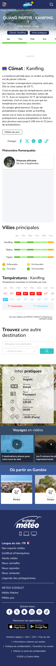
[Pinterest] (39, 612)
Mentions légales (14, 637)
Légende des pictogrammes (19, 578)
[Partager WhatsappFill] (40, 141)
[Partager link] (46, 141)
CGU (27, 637)
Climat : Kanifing (17, 32)
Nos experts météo (13, 548)
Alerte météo (10, 558)
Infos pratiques (39, 32)
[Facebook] (9, 612)
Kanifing (8, 242)
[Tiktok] (47, 612)
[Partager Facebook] (21, 141)
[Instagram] (32, 612)
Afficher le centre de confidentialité (29, 651)
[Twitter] (17, 612)
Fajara (9, 257)
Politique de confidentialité (17, 646)
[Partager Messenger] (34, 141)
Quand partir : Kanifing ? (23, 10)
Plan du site (44, 637)
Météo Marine (10, 592)
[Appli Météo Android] (39, 627)
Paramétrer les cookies (43, 646)
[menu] (4, 4)
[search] (51, 4)
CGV (34, 637)
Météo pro (8, 598)
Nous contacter (11, 573)
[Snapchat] (24, 612)
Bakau (9, 249)
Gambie (10, 10)
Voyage (3, 10)
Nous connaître (11, 563)
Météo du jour (12, 132)
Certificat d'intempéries (16, 553)
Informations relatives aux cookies (29, 641)
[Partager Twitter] (27, 141)
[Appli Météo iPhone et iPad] (17, 627)
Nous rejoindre (10, 568)
